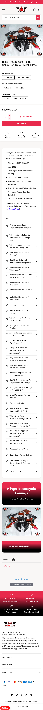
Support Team (14, 209)
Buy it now (21, 123)
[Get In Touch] (34, 9)
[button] (3, 9)
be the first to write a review (21, 584)
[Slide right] (40, 40)
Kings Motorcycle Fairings (17, 701)
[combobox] (21, 17)
